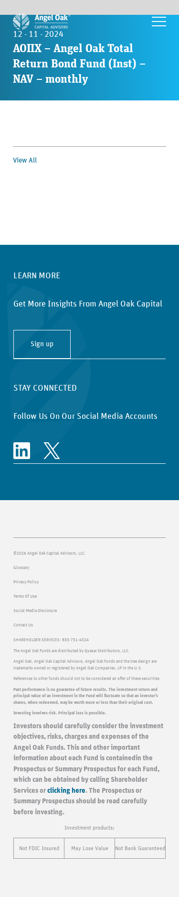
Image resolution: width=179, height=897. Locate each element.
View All (25, 160)
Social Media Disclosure (35, 611)
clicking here (66, 790)
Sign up (42, 344)
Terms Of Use (25, 596)
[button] (159, 21)
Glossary (21, 568)
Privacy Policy (26, 582)
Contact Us (23, 625)
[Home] (41, 21)
